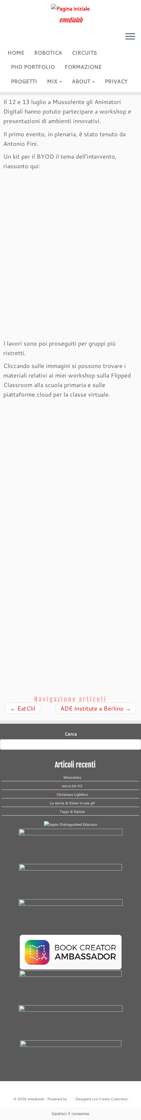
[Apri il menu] (130, 37)
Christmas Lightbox (72, 794)
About (81, 81)
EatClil (22, 708)
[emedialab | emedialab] (70, 8)
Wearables (72, 777)
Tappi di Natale (72, 811)
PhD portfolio (33, 66)
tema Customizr (115, 1099)
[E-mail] (14, 40)
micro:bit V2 (72, 786)
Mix (53, 81)
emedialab (36, 1099)
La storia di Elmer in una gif (72, 803)
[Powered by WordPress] (70, 1097)
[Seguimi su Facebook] (27, 40)
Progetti (24, 81)
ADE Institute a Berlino (95, 708)
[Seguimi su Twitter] (20, 40)
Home (16, 52)
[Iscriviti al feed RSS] (7, 40)
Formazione (83, 66)
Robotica (48, 52)
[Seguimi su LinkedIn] (40, 40)
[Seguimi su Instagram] (33, 40)
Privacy (116, 81)
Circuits (84, 52)
